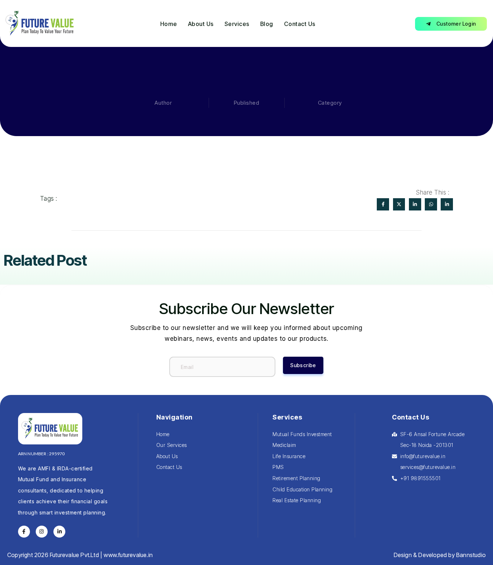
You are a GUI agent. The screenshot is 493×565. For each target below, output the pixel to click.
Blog (266, 23)
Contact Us (299, 23)
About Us (201, 23)
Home (168, 23)
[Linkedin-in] (59, 532)
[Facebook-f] (24, 532)
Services (236, 23)
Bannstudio (471, 555)
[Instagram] (42, 532)
